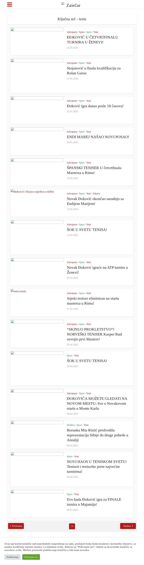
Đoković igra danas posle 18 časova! (95, 106)
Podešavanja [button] (12, 557)
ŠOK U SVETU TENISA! (87, 229)
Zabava (96, 193)
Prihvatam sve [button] (31, 557)
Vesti (95, 32)
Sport (81, 32)
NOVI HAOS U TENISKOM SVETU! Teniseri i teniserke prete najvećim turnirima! (97, 466)
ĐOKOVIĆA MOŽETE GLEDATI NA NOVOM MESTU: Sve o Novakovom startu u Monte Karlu (97, 403)
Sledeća (127, 526)
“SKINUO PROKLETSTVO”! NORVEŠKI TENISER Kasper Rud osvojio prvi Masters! (94, 334)
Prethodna (17, 526)
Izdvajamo (72, 32)
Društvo (71, 425)
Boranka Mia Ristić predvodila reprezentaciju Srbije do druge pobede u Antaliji (97, 435)
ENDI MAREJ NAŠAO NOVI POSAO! (98, 137)
